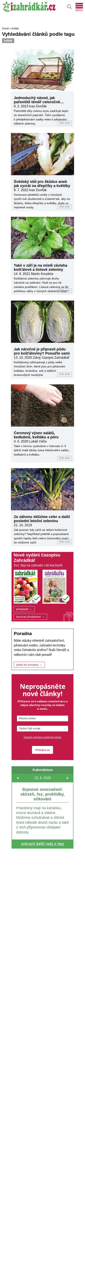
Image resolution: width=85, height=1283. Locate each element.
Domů (5, 28)
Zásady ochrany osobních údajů (42, 737)
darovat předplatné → (30, 616)
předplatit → (24, 609)
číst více (64, 122)
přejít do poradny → (29, 664)
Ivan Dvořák (38, 106)
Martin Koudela (42, 274)
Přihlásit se (42, 750)
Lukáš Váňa (38, 441)
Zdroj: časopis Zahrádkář (51, 357)
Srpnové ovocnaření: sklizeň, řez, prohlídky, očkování (42, 794)
